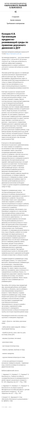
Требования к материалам (15, 23)
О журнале (15, 17)
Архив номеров (15, 20)
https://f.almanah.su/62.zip (13, 54)
